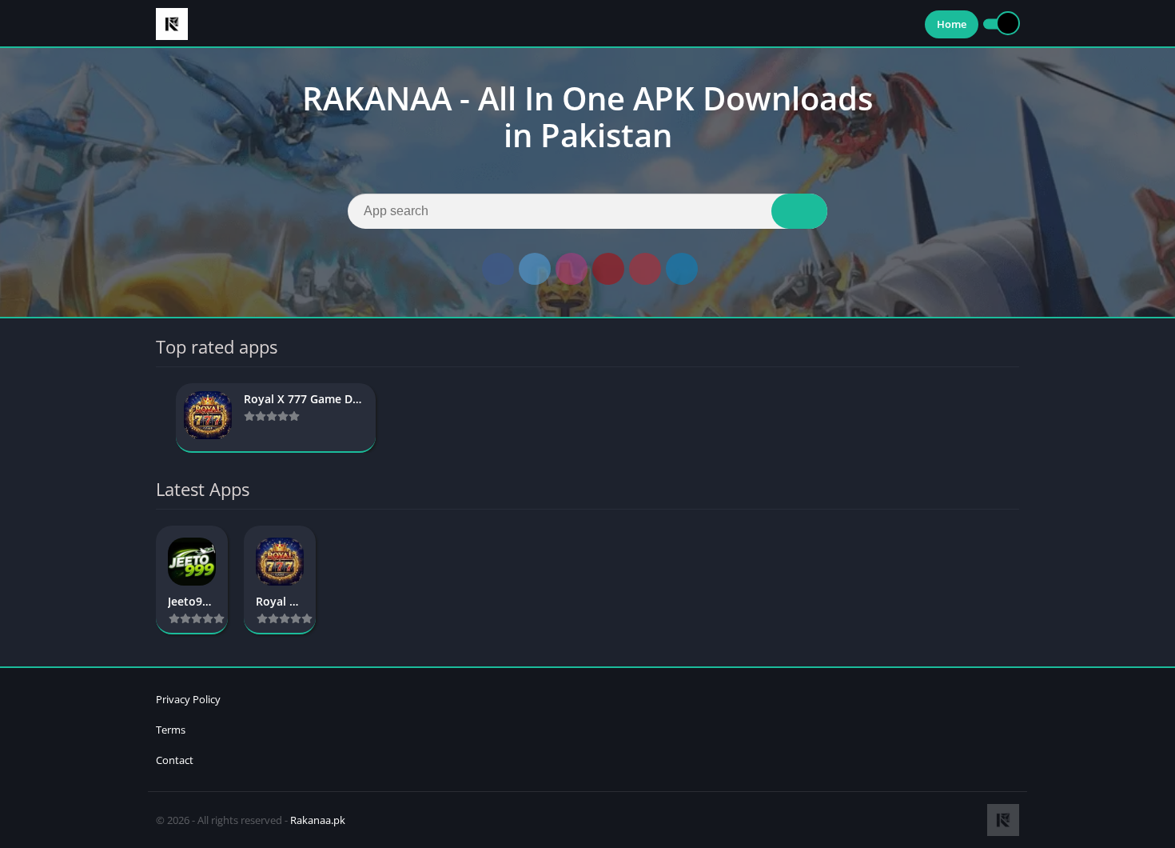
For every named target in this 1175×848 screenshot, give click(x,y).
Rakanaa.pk (317, 820)
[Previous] (160, 418)
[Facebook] (498, 269)
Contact (174, 760)
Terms (170, 729)
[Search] (799, 211)
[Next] (1014, 418)
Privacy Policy (188, 699)
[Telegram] (682, 269)
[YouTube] (608, 269)
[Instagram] (572, 269)
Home (951, 24)
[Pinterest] (645, 269)
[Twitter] (535, 269)
